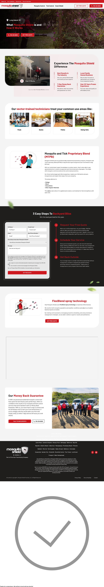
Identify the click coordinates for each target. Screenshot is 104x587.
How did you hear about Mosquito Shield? (18, 239)
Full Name (10, 227)
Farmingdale (51, 449)
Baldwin (40, 449)
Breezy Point (56, 442)
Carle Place (39, 442)
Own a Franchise (27, 1)
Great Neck (45, 439)
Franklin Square (72, 436)
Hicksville (51, 452)
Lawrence (47, 436)
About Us (3, 1)
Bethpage (63, 442)
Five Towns (68, 452)
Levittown (75, 452)
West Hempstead (59, 455)
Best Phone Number (33, 233)
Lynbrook (38, 439)
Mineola (75, 445)
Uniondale (72, 449)
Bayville (75, 442)
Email (9, 233)
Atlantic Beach (44, 445)
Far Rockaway (40, 436)
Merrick (45, 449)
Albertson (52, 445)
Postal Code (31, 227)
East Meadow (63, 436)
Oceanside (38, 452)
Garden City (45, 452)
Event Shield (59, 6)
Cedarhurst (73, 439)
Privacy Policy (64, 464)
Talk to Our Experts (19, 421)
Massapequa (58, 445)
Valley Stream (59, 449)
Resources (18, 1)
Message (10, 245)
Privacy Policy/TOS (15, 268)
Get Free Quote (81, 6)
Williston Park (55, 436)
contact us (35, 259)
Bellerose (69, 442)
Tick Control (50, 6)
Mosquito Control (39, 6)
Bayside (37, 445)
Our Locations (10, 1)
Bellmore (66, 449)
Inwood (51, 439)
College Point (66, 439)
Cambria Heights (47, 442)
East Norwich (57, 439)
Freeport (51, 455)
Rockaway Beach (67, 445)
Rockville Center (59, 452)
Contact (96, 477)
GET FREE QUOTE (52, 321)
